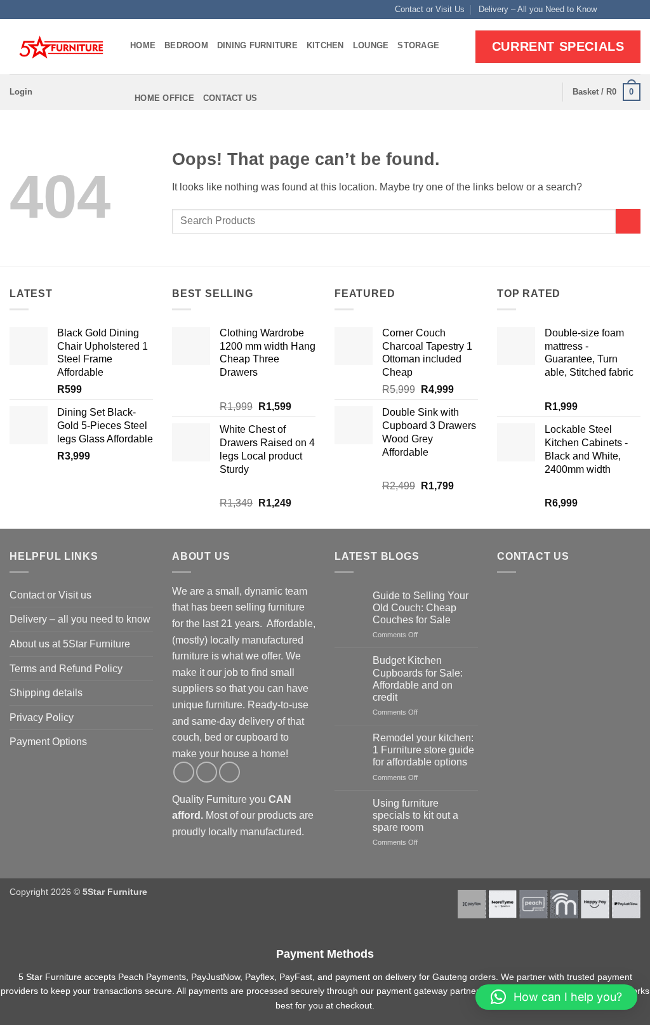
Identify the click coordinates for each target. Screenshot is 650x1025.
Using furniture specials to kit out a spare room (415, 815)
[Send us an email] (634, 9)
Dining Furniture (257, 45)
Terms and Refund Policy (66, 668)
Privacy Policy (42, 717)
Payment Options (48, 741)
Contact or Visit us (50, 595)
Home (143, 45)
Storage (418, 45)
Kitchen (325, 45)
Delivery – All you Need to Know (538, 9)
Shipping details (46, 692)
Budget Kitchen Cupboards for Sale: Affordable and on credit (418, 679)
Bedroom (186, 45)
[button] (21, 92)
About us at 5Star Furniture (70, 643)
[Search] (548, 92)
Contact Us (230, 98)
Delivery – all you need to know (80, 619)
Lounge (371, 45)
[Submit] (628, 221)
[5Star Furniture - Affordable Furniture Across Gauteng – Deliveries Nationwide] (60, 47)
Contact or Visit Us (430, 9)
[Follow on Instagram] (622, 9)
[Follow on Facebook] (610, 9)
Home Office (164, 98)
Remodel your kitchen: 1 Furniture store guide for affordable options (423, 749)
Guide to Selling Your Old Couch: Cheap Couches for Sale (420, 607)
